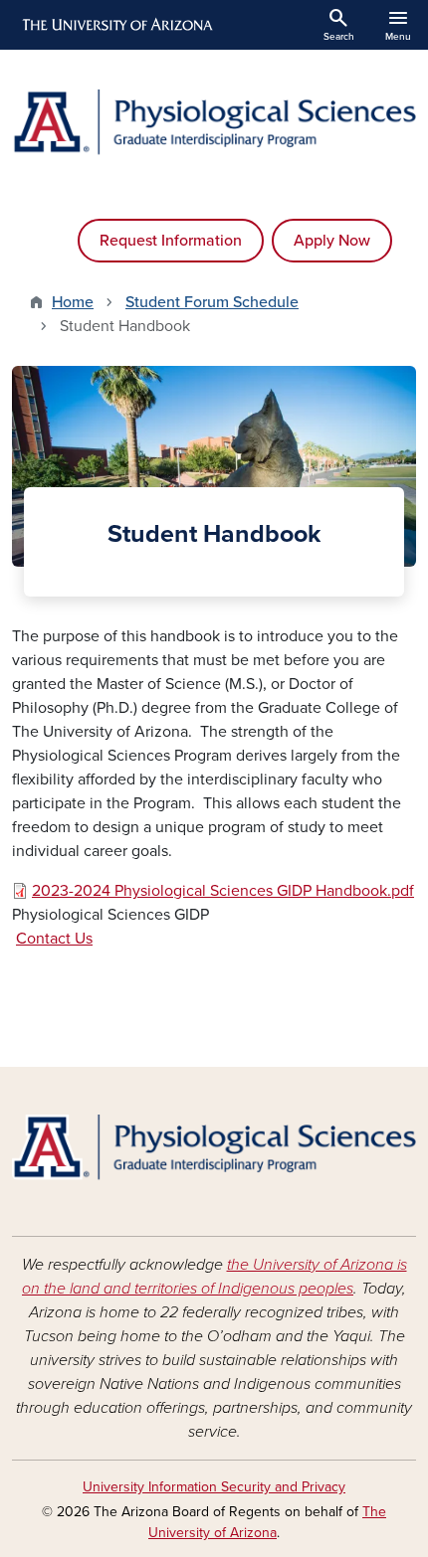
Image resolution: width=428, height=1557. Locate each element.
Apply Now (332, 241)
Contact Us (54, 939)
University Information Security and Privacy (214, 1486)
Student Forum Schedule (212, 302)
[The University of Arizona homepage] (116, 25)
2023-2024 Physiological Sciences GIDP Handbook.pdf (223, 891)
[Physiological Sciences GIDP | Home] (214, 122)
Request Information (171, 241)
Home (73, 302)
